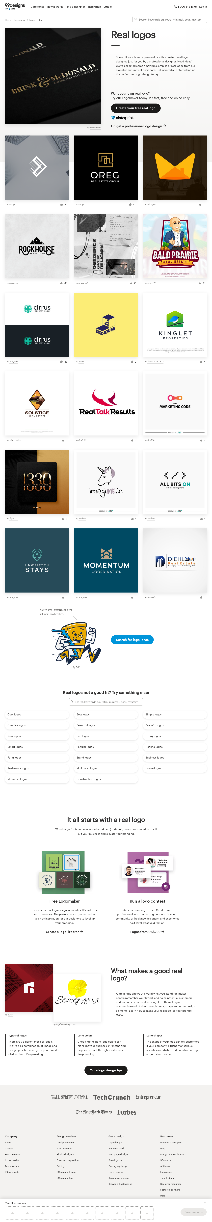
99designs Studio (66, 1171)
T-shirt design (115, 1171)
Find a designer (75, 6)
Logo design (115, 1142)
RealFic (151, 439)
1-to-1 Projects (64, 1148)
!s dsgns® (83, 282)
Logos (32, 20)
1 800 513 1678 (187, 6)
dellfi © (82, 439)
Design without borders (173, 1154)
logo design (143, 74)
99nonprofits (12, 1171)
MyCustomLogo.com (66, 1024)
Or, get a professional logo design (136, 126)
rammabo (151, 597)
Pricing (60, 1166)
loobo (81, 361)
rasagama (13, 361)
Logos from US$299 (145, 932)
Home (8, 20)
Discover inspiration (68, 1160)
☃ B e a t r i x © (155, 361)
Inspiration (94, 6)
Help (162, 1195)
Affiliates (165, 1166)
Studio (108, 6)
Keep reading (34, 1054)
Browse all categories (120, 1183)
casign (12, 204)
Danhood (13, 282)
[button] (205, 1202)
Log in (203, 6)
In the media (12, 1160)
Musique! (151, 204)
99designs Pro (65, 1177)
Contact (9, 1148)
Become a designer (171, 1142)
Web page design (118, 1154)
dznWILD (13, 518)
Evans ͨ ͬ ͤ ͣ (151, 282)
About (8, 1142)
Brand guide (115, 1160)
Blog (162, 1148)
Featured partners (170, 1189)
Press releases (13, 1154)
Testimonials (12, 1166)
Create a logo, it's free (62, 932)
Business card (116, 1148)
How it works (55, 6)
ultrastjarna (95, 127)
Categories (37, 6)
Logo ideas (166, 1171)
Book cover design (118, 1177)
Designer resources (170, 1183)
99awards (165, 1160)
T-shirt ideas (167, 1177)
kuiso (10, 1014)
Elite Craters (15, 439)
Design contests (65, 1142)
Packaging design (118, 1166)
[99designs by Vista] (15, 6)
